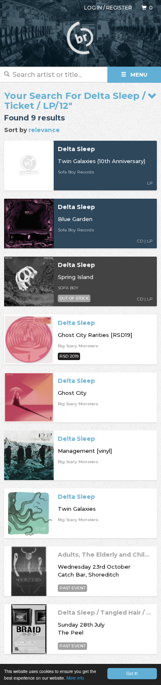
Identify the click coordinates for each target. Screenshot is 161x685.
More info (75, 678)
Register (119, 8)
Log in (93, 8)
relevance (44, 130)
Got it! (132, 673)
